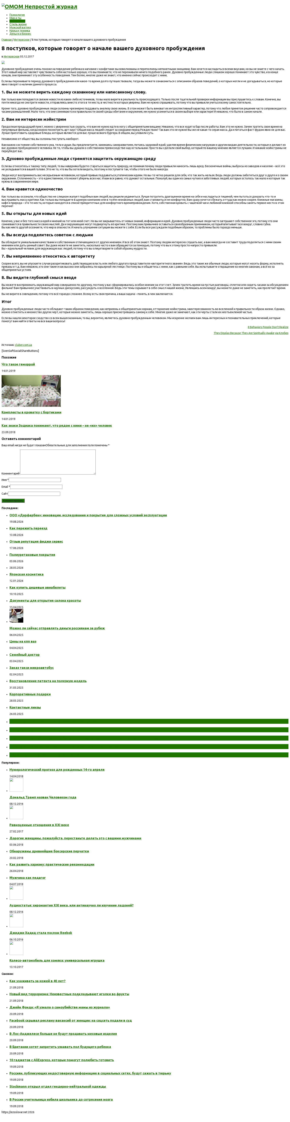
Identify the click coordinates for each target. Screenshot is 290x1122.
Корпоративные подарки (30, 694)
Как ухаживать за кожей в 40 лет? (37, 981)
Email (5, 486)
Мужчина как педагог (27, 877)
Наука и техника (19, 30)
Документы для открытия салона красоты (45, 600)
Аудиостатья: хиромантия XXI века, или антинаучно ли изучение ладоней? (71, 905)
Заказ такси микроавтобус (31, 667)
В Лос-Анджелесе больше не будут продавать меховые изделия (63, 1033)
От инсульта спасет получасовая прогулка (52, 721)
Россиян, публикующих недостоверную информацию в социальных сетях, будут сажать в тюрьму (90, 1073)
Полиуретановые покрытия (32, 554)
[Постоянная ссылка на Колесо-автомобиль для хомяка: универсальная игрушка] (16, 953)
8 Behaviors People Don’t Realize (268, 327)
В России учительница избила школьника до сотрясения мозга (61, 1099)
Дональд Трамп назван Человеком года (42, 797)
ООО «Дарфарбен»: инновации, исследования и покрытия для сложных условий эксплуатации (88, 515)
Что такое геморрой (18, 364)
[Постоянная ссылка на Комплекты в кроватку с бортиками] (31, 405)
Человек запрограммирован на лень (46, 754)
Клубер (283, 333)
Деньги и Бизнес (20, 33)
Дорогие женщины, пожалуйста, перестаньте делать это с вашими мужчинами (75, 838)
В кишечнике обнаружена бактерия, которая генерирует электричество (83, 738)
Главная (7, 39)
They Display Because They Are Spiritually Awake (244, 333)
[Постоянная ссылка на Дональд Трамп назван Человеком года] (16, 790)
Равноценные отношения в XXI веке (39, 825)
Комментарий (11, 473)
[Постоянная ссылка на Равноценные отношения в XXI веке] (16, 818)
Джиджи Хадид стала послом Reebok (40, 933)
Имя (4, 479)
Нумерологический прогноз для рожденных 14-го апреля (57, 769)
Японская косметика (26, 574)
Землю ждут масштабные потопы (44, 729)
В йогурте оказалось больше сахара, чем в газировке (64, 746)
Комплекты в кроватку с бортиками (31, 412)
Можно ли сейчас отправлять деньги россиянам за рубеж (57, 628)
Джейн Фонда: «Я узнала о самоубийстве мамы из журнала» (59, 1007)
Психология (17, 14)
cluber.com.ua (23, 344)
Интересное (17, 21)
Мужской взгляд (20, 27)
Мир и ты (15, 18)
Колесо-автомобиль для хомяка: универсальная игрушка (57, 960)
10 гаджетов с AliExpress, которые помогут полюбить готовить (61, 1060)
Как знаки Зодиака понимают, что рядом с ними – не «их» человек (57, 425)
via (277, 333)
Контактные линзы (25, 707)
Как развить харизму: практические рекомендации (51, 864)
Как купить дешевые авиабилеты (37, 587)
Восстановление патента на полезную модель (48, 681)
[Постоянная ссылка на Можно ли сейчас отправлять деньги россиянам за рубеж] (16, 621)
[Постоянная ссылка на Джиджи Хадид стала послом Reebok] (16, 926)
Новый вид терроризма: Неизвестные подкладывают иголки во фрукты (69, 994)
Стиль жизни (18, 24)
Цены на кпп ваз (22, 641)
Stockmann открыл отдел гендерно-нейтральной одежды (57, 1086)
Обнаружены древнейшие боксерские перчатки (49, 851)
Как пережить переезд (28, 528)
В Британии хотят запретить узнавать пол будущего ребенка (60, 1047)
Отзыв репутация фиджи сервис (36, 541)
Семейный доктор (24, 654)
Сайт (5, 493)
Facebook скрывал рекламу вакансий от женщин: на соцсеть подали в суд (70, 1020)
